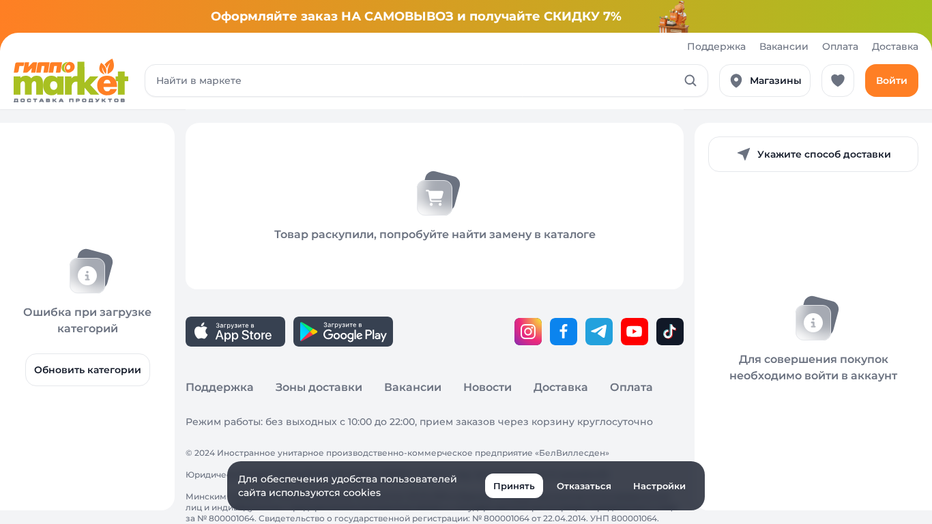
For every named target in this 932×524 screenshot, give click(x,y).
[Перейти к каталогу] (71, 80)
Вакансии (784, 46)
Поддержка (716, 46)
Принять (514, 485)
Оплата (840, 46)
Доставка (895, 46)
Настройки (659, 485)
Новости (487, 387)
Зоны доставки (319, 387)
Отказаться (584, 485)
